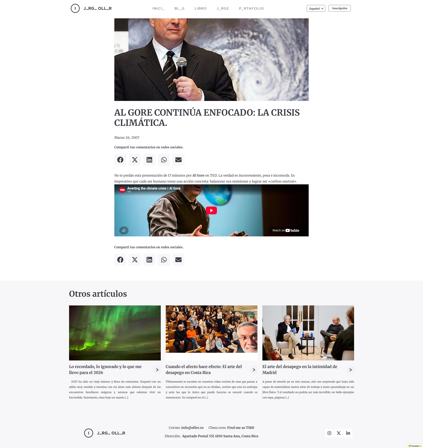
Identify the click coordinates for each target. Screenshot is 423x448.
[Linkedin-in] (348, 433)
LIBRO (201, 8)
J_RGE (223, 8)
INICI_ (159, 8)
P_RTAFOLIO (251, 8)
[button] (120, 160)
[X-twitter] (338, 433)
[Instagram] (329, 433)
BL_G (179, 8)
